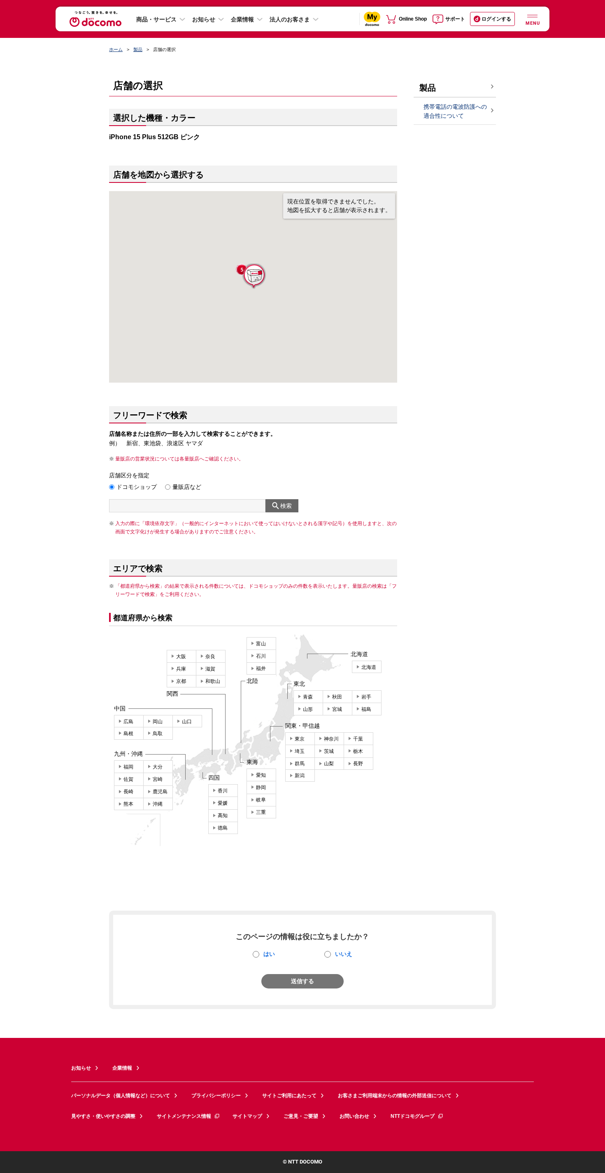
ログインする (496, 19)
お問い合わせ (354, 1116)
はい (269, 954)
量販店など (186, 487)
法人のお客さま (290, 19)
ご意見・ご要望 (301, 1116)
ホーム (116, 49)
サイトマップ (247, 1116)
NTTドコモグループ (413, 1116)
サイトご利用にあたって (289, 1095)
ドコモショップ (136, 487)
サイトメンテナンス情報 (184, 1116)
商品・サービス (156, 19)
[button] (253, 276)
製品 (137, 49)
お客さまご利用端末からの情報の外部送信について (394, 1095)
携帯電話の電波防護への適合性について (455, 111)
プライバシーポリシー (216, 1095)
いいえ (343, 954)
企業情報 (242, 19)
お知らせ (203, 19)
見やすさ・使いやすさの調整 (103, 1116)
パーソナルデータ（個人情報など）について (120, 1095)
